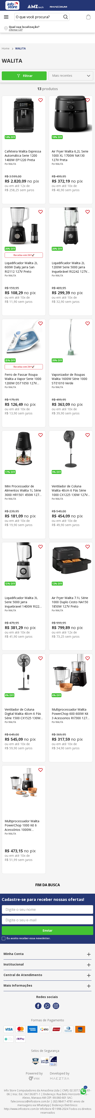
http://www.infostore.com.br (21, 1109)
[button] (47, 28)
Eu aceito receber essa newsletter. (28, 938)
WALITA (20, 48)
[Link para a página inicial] (6, 49)
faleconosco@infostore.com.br (30, 1101)
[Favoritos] (81, 17)
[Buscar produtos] (65, 17)
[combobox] (41, 17)
